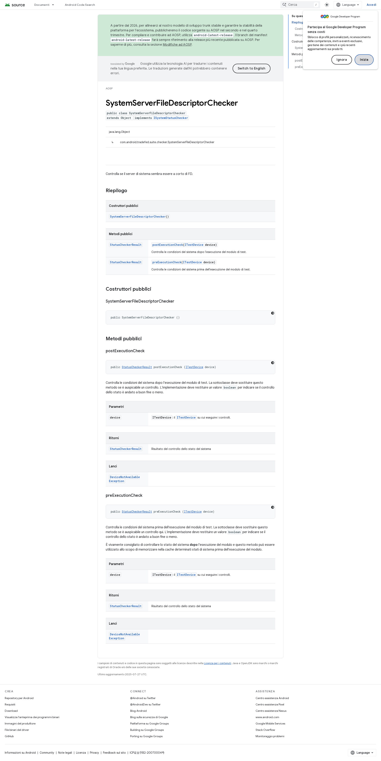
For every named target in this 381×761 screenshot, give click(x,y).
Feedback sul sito (114, 752)
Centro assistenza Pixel (270, 704)
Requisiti (10, 704)
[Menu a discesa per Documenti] (54, 5)
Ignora (342, 60)
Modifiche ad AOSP (177, 45)
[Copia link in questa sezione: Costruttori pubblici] (155, 289)
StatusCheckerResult (125, 245)
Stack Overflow (265, 730)
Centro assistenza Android (272, 698)
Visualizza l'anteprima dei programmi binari (32, 717)
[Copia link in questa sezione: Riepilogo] (131, 191)
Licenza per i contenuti (217, 663)
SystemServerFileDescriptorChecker (138, 216)
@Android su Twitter (143, 698)
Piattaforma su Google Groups (149, 723)
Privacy (94, 752)
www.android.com (267, 717)
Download (11, 711)
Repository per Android (19, 698)
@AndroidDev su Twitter (145, 704)
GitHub (9, 736)
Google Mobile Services (270, 723)
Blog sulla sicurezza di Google (149, 717)
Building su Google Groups (147, 730)
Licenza (81, 752)
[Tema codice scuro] (272, 313)
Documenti (41, 5)
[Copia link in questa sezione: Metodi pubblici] (146, 339)
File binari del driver (17, 730)
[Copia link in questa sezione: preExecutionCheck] (146, 495)
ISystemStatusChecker (171, 118)
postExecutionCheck (167, 245)
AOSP (109, 88)
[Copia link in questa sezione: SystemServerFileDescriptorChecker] (178, 301)
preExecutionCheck (166, 262)
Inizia (364, 60)
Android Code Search (80, 5)
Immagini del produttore (20, 723)
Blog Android (138, 711)
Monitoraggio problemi (270, 736)
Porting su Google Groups (146, 736)
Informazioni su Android (20, 752)
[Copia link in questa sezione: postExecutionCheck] (148, 351)
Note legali (65, 752)
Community (47, 752)
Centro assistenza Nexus (271, 711)
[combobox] (300, 4)
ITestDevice (194, 245)
